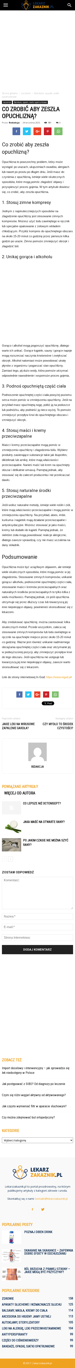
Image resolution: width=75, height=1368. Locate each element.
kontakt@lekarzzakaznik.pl (51, 1198)
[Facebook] (32, 1209)
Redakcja (14, 122)
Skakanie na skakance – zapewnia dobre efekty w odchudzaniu (48, 1252)
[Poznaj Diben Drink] (11, 1237)
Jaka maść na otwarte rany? (44, 822)
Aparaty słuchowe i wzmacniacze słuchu (32, 1304)
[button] (69, 5)
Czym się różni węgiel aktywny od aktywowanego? (34, 1095)
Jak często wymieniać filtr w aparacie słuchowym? (34, 1106)
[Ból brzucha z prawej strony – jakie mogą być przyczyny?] (11, 1274)
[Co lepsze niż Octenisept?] (11, 807)
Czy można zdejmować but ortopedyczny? (28, 1117)
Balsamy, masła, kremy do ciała (25, 1310)
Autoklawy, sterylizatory (21, 1322)
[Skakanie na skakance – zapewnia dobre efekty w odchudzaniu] (11, 1255)
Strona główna (10, 93)
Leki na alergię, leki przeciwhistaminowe (31, 1328)
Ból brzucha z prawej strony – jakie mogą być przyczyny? (47, 1270)
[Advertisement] (37, 49)
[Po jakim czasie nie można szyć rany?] (11, 844)
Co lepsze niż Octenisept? (42, 803)
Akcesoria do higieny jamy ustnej (26, 1316)
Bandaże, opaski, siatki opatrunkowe (30, 102)
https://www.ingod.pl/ (59, 677)
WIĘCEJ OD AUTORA (19, 793)
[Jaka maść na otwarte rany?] (11, 826)
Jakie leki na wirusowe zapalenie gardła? (18, 726)
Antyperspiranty (15, 1334)
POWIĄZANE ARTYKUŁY (20, 786)
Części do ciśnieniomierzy (20, 1340)
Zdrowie (8, 1298)
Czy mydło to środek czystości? (58, 726)
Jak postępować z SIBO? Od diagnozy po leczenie (33, 1084)
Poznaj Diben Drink (38, 1232)
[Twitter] (43, 1209)
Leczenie (7, 102)
